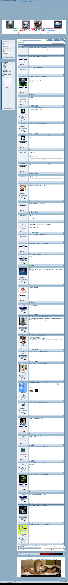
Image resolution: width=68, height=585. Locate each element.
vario (23, 434)
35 (48, 524)
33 (48, 492)
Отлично (4, 63)
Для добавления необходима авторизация (8, 108)
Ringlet (23, 67)
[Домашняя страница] (32, 94)
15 (46, 222)
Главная (27, 14)
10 (48, 163)
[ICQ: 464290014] (36, 314)
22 (47, 316)
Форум (19, 545)
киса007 (23, 254)
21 (47, 303)
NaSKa (23, 316)
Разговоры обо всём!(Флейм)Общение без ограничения (37, 545)
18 (46, 254)
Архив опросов (8, 69)
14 (46, 213)
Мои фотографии (8, 85)
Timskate (23, 335)
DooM (23, 303)
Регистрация (41, 14)
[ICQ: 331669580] (36, 232)
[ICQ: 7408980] (36, 349)
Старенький (7, 48)
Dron (23, 222)
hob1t (23, 402)
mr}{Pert (23, 524)
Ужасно (4, 67)
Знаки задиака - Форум (34, 14)
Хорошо (4, 64)
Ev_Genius (23, 107)
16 (46, 234)
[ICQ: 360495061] (32, 265)
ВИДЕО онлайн (6, 55)
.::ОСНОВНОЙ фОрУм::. (24, 545)
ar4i (23, 243)
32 (48, 474)
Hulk (23, 234)
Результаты (4, 69)
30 (48, 446)
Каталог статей (6, 44)
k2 (23, 363)
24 (47, 351)
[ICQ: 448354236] (36, 361)
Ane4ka (23, 492)
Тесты (5, 51)
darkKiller (23, 56)
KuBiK (23, 183)
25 (47, 363)
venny (23, 351)
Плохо (4, 66)
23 (47, 335)
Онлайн (6, 53)
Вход (45, 14)
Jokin (23, 474)
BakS (23, 505)
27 (47, 402)
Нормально (5, 65)
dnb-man (23, 462)
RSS (58, 11)
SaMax (23, 446)
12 (46, 183)
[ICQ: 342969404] (32, 302)
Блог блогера (6, 46)
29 (49, 434)
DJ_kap (23, 76)
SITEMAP (59, 581)
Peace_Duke (23, 123)
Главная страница (7, 41)
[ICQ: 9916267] (36, 106)
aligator (23, 47)
